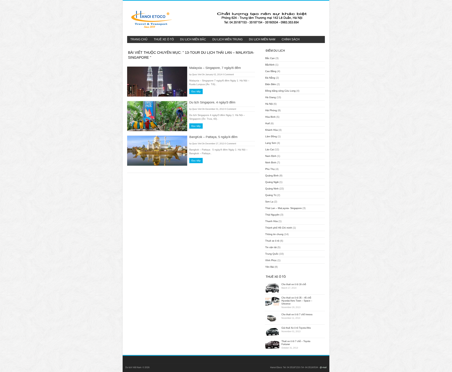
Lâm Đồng (271, 136)
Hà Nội (269, 103)
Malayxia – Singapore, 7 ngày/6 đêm (215, 68)
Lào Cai (269, 149)
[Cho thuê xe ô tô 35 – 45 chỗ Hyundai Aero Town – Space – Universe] (272, 301)
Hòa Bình (270, 116)
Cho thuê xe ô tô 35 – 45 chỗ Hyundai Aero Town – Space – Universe (296, 300)
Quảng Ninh (272, 188)
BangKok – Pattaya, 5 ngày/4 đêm (213, 137)
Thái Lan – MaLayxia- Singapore (283, 208)
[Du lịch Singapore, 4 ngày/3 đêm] (157, 116)
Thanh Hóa (271, 221)
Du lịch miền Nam (262, 39)
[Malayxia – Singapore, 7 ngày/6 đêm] (157, 82)
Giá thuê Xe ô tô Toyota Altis (296, 328)
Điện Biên (270, 84)
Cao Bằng (270, 71)
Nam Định (270, 156)
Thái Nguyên (272, 214)
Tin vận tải (271, 247)
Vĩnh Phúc (271, 260)
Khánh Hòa (271, 129)
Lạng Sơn (270, 143)
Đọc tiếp (196, 91)
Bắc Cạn (270, 58)
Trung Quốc (271, 253)
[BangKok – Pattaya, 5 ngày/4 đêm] (157, 151)
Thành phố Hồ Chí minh (278, 227)
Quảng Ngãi (272, 182)
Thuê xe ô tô (164, 39)
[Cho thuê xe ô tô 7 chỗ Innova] (272, 318)
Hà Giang (270, 97)
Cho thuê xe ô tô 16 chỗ (293, 284)
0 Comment (228, 74)
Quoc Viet (196, 74)
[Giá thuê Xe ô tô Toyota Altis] (272, 331)
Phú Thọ (270, 169)
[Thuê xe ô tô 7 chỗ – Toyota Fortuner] (272, 344)
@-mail (323, 367)
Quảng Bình (272, 175)
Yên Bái (269, 266)
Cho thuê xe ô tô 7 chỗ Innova (296, 314)
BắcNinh (270, 64)
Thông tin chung (274, 234)
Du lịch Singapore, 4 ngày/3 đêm (212, 102)
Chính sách (291, 39)
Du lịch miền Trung (227, 39)
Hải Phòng (271, 110)
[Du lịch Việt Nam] (219, 19)
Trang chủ (138, 39)
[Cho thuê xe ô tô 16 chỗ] (272, 288)
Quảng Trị (270, 195)
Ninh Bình (270, 162)
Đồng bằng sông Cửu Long (280, 90)
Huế (267, 123)
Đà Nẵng (270, 77)
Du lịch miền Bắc (193, 39)
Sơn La (269, 201)
